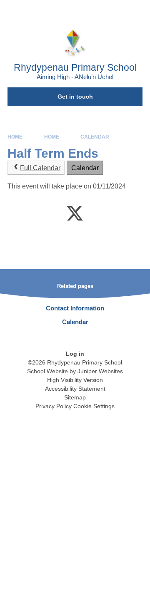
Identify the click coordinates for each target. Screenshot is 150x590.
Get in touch (75, 96)
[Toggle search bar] (118, 10)
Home (15, 136)
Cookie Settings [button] (94, 406)
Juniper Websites (100, 371)
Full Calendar (40, 167)
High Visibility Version (75, 380)
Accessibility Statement (75, 388)
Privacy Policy (53, 406)
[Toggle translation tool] (97, 10)
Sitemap (75, 397)
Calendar (94, 136)
